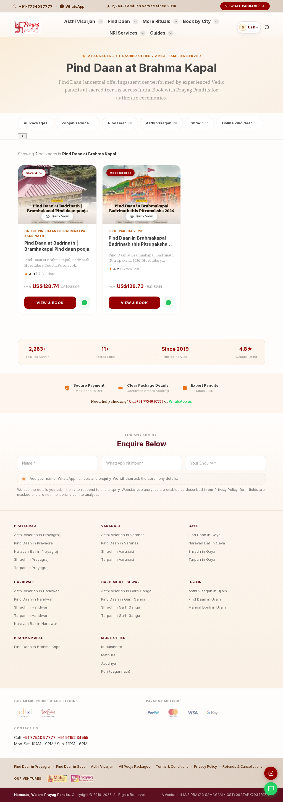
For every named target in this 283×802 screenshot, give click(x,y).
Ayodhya (108, 663)
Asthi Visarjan (79, 21)
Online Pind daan (239, 123)
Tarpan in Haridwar (31, 615)
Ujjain (195, 582)
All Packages (36, 123)
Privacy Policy (205, 766)
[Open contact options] (270, 788)
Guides (157, 33)
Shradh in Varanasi (117, 551)
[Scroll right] (22, 136)
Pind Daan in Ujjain (204, 599)
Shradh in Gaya (201, 551)
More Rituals (156, 21)
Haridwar (24, 582)
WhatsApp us (180, 401)
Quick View (60, 216)
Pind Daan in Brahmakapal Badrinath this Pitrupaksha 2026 (138, 244)
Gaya (193, 526)
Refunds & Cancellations (242, 766)
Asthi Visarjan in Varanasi (123, 535)
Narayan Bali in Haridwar (35, 623)
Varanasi (110, 526)
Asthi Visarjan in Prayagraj (37, 535)
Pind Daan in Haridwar (33, 599)
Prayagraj (25, 526)
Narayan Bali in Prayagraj (36, 551)
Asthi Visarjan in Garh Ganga (126, 591)
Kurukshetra (111, 646)
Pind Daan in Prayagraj (34, 543)
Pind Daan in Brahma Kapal (37, 646)
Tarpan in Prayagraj (31, 567)
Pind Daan (119, 21)
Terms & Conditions (172, 766)
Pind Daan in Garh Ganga (123, 599)
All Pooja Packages (134, 766)
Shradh (199, 123)
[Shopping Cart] (270, 773)
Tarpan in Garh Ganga (120, 615)
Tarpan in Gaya (201, 559)
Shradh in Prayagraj (31, 559)
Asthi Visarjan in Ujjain (207, 591)
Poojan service (77, 123)
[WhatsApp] (84, 302)
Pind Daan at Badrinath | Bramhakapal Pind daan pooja (56, 246)
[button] (267, 27)
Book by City (197, 21)
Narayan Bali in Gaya (206, 543)
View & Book (50, 302)
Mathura (108, 655)
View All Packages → (245, 6)
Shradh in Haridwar (31, 607)
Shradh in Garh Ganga (120, 607)
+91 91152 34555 (73, 737)
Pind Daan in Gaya (204, 535)
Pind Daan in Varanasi (120, 543)
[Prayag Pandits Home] (27, 27)
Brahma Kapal (28, 638)
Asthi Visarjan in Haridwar (36, 591)
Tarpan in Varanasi (117, 559)
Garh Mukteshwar (120, 582)
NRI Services (123, 33)
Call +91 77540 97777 (146, 401)
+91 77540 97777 (39, 737)
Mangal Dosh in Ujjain (207, 607)
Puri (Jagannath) (115, 671)
